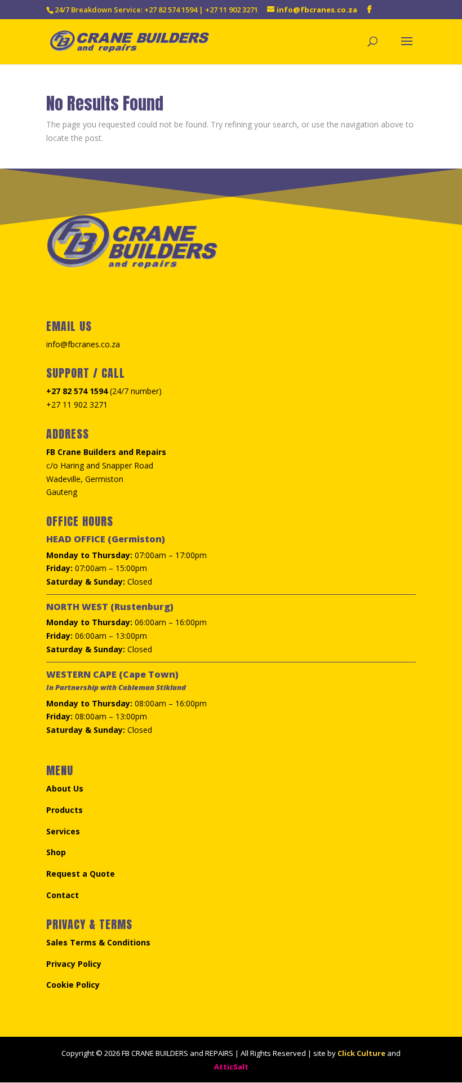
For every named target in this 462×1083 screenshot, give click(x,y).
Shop (56, 852)
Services (63, 831)
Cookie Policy (73, 984)
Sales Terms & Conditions (98, 942)
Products (64, 809)
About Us (64, 788)
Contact (62, 895)
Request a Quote (80, 873)
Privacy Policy (73, 963)
